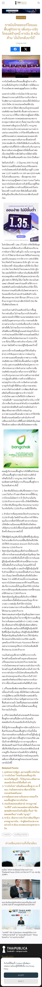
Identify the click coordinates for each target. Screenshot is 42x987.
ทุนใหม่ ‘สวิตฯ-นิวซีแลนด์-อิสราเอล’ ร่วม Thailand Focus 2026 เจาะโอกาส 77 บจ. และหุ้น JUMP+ (21, 872)
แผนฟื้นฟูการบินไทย (20, 834)
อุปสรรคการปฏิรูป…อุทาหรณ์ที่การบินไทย (22, 772)
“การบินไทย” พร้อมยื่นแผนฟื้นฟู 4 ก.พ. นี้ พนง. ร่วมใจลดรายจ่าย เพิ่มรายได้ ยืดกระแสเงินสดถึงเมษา (22, 789)
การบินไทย (6, 834)
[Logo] (21, 3)
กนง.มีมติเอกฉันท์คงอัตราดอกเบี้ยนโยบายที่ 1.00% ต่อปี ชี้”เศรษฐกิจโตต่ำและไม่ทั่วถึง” (19, 903)
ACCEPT (21, 975)
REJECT (21, 981)
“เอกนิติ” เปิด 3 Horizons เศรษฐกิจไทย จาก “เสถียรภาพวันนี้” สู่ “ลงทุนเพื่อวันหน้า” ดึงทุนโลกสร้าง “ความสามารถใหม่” (20, 934)
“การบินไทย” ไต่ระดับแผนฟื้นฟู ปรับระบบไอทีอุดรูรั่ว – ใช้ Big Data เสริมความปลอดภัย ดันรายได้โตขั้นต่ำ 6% (22, 779)
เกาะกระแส (21, 17)
